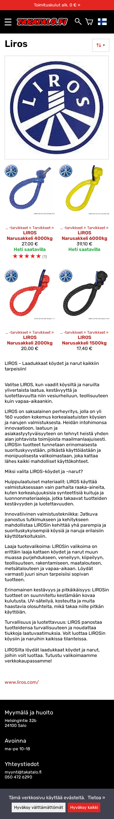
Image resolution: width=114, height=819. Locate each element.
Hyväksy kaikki (84, 807)
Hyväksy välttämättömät (38, 807)
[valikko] (8, 22)
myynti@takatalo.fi (23, 772)
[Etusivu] (44, 24)
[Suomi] (103, 21)
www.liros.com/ (22, 682)
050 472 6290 (18, 777)
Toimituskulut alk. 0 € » (57, 5)
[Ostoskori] (89, 21)
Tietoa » (96, 797)
